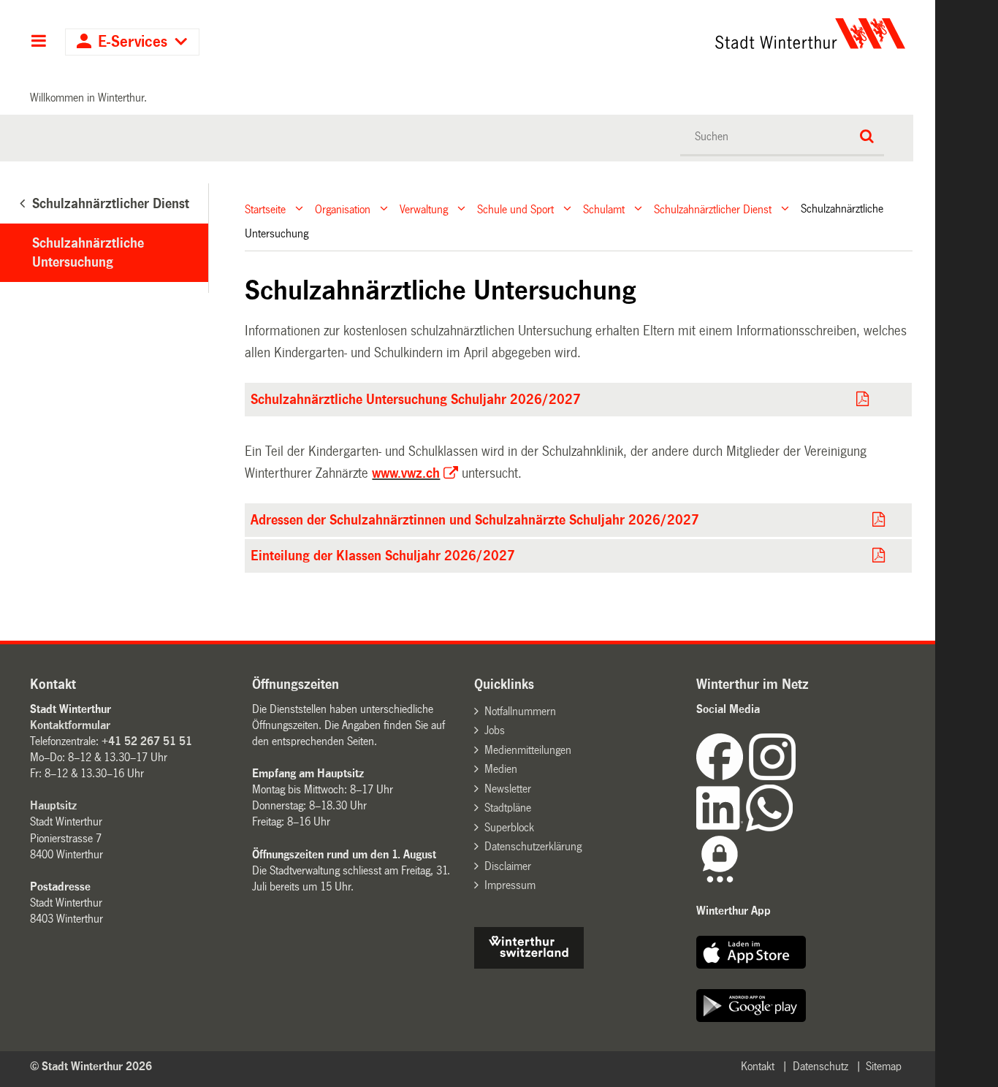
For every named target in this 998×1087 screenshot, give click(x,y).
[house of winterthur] (529, 964)
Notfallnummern (520, 711)
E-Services (133, 42)
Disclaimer (507, 866)
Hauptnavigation (38, 42)
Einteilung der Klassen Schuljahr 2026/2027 (383, 556)
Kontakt (757, 1066)
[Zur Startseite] (674, 33)
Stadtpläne (507, 807)
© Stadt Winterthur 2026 (91, 1066)
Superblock (509, 827)
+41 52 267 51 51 (147, 741)
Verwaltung (424, 208)
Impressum (510, 885)
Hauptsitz (53, 805)
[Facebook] (722, 776)
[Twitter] (797, 776)
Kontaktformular (70, 725)
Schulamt (604, 208)
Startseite (265, 208)
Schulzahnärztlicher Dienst (713, 208)
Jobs (494, 730)
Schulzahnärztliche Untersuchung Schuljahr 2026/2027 (416, 399)
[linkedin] (721, 827)
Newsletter (507, 788)
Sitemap (884, 1066)
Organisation (342, 208)
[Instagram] (772, 776)
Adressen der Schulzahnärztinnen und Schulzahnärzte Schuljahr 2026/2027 (475, 520)
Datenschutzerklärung (533, 846)
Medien (500, 769)
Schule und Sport (515, 208)
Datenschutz (820, 1066)
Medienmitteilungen (527, 750)
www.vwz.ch (406, 473)
